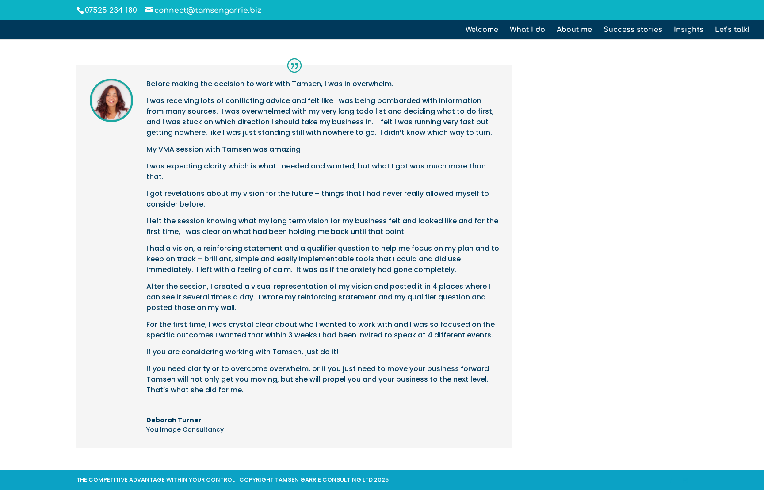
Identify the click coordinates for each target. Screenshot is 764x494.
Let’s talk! (732, 30)
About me (574, 30)
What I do (527, 30)
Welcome (482, 30)
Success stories (633, 30)
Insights (688, 30)
